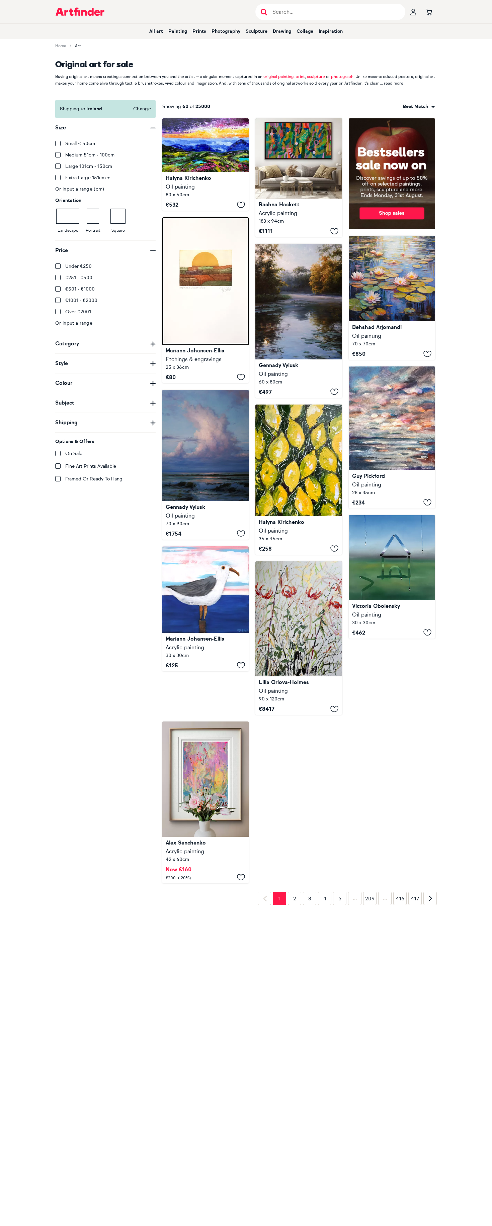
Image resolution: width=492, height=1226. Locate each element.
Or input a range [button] (73, 323)
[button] (418, 106)
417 (415, 961)
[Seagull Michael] (205, 608)
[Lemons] (298, 480)
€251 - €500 (78, 278)
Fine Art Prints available (90, 466)
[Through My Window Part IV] (392, 577)
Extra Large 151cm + (87, 178)
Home (60, 45)
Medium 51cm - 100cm (89, 155)
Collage (305, 31)
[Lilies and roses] (298, 638)
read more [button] (393, 83)
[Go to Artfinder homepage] (80, 11)
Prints (199, 31)
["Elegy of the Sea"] (205, 465)
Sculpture (256, 31)
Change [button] (142, 109)
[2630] (205, 759)
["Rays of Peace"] (298, 321)
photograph (342, 76)
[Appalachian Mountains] (205, 164)
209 (370, 961)
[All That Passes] (392, 437)
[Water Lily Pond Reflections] (392, 298)
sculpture (316, 76)
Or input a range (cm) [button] (79, 189)
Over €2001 (78, 312)
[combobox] (418, 106)
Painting (177, 31)
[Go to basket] (428, 11)
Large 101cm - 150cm (88, 166)
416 (400, 961)
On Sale (73, 453)
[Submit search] (263, 12)
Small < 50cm (80, 143)
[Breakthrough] (298, 177)
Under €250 (78, 266)
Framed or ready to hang (93, 479)
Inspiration (331, 31)
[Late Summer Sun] (205, 300)
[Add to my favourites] (241, 204)
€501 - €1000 (80, 289)
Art (78, 45)
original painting (278, 76)
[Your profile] (413, 11)
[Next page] (430, 960)
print (300, 76)
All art (156, 31)
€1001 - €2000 (81, 300)
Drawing (282, 31)
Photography (226, 31)
